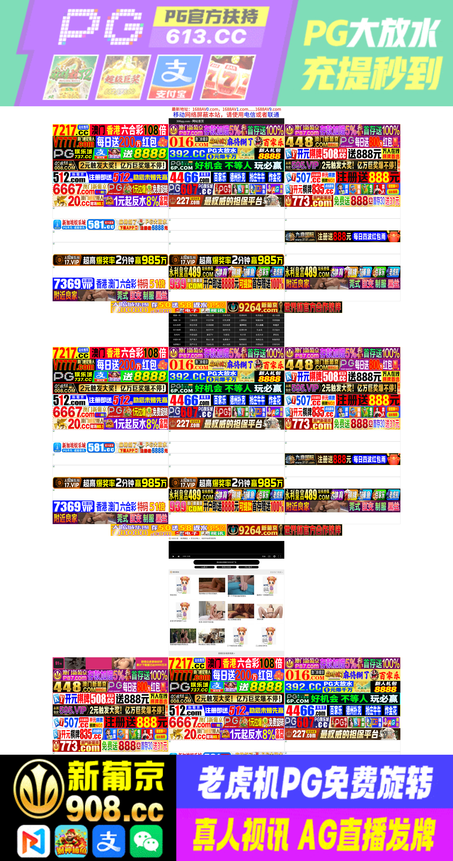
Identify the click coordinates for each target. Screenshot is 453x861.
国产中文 (193, 344)
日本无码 (226, 315)
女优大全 (259, 335)
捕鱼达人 (193, 330)
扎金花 (259, 330)
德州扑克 (226, 330)
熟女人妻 (210, 340)
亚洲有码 (243, 315)
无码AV (177, 335)
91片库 (243, 335)
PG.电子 (248, 567)
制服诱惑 (276, 340)
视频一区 (177, 315)
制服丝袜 (259, 320)
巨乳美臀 (226, 320)
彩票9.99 (243, 330)
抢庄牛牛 (210, 330)
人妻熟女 (243, 320)
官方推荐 (177, 330)
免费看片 (177, 344)
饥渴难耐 (210, 325)
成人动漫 (276, 315)
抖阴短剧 (259, 344)
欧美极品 (259, 315)
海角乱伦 (259, 340)
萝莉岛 (276, 335)
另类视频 (276, 320)
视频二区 (177, 320)
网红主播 (210, 315)
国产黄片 (193, 340)
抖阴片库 (177, 340)
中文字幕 (210, 320)
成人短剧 (226, 344)
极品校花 (243, 344)
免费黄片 (226, 340)
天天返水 (276, 330)
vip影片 (204, 567)
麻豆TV (210, 335)
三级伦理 (193, 320)
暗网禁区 (243, 340)
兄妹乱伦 (210, 344)
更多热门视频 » (276, 572)
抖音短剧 (193, 335)
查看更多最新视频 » (226, 653)
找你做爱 (226, 325)
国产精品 (193, 315)
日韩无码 (276, 344)
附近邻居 (193, 325)
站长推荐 (177, 325)
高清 (263, 556)
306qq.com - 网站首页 (190, 121)
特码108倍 (226, 567)
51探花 (226, 335)
